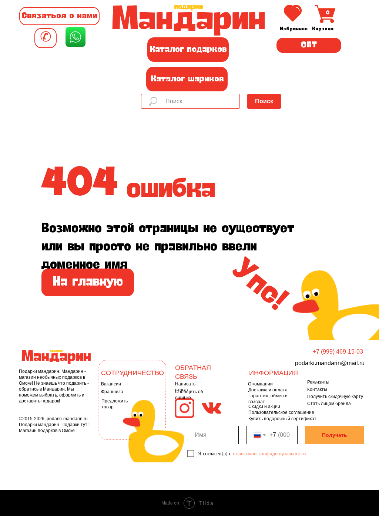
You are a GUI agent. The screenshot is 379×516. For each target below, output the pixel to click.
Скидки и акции (264, 406)
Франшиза (112, 391)
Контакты (317, 389)
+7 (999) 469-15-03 (338, 351)
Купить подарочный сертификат (282, 418)
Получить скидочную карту (335, 396)
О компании (260, 384)
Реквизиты (318, 382)
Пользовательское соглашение (281, 412)
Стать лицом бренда (329, 403)
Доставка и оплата (268, 389)
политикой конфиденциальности (269, 453)
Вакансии (111, 384)
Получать (334, 435)
